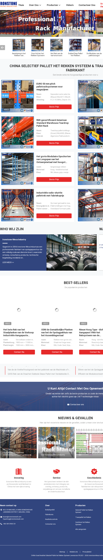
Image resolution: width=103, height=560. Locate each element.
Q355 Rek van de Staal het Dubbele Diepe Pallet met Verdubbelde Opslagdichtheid (39, 368)
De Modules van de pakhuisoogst (94, 54)
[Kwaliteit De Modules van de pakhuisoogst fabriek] (94, 45)
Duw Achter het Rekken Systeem (38, 54)
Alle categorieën (80, 529)
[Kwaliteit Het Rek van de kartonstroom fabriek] (56, 45)
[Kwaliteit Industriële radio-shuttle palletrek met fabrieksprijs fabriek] (17, 205)
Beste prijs (54, 107)
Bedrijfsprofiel (50, 510)
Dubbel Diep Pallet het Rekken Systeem (75, 55)
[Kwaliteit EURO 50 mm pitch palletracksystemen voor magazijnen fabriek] (17, 96)
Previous (3, 22)
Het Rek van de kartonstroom (57, 54)
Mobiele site (74, 552)
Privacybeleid (87, 552)
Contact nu (19, 352)
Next (100, 22)
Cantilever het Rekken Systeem (82, 523)
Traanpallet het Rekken (83, 517)
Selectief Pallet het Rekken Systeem (84, 511)
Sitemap (62, 552)
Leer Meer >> (8, 262)
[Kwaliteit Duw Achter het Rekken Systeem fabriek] (37, 45)
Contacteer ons (50, 524)
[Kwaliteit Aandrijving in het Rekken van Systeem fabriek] (19, 45)
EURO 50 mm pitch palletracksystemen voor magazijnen (49, 86)
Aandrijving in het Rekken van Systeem (19, 55)
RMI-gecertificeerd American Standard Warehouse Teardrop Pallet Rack (52, 123)
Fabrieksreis (49, 514)
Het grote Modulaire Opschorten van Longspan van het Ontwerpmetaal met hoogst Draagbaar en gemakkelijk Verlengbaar (53, 162)
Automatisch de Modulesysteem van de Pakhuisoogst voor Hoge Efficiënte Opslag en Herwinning (39, 372)
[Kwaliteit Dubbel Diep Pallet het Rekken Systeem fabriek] (75, 45)
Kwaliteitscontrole (51, 519)
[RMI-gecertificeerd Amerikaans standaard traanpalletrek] (71, 252)
